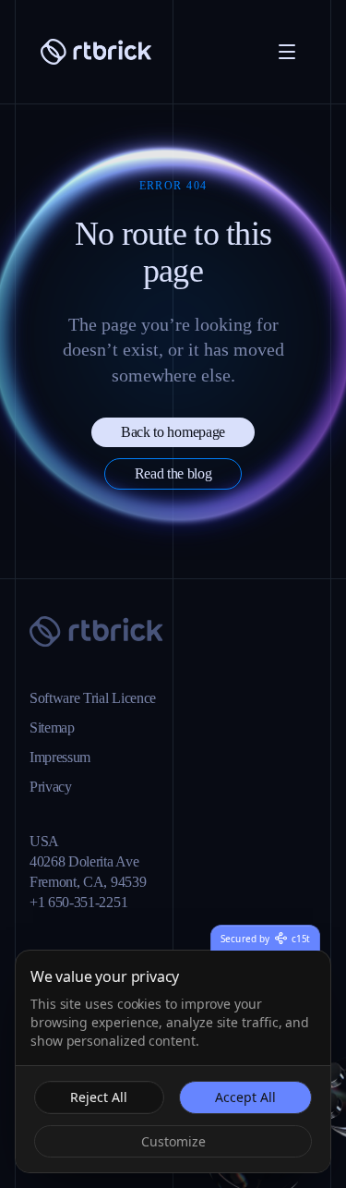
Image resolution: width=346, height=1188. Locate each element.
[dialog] (173, 1061)
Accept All (245, 1096)
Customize (173, 1140)
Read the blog (173, 473)
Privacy (54, 772)
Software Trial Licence (106, 683)
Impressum (70, 742)
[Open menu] (286, 51)
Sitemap (58, 713)
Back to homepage (173, 432)
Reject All (99, 1096)
